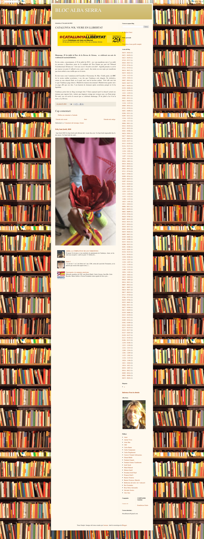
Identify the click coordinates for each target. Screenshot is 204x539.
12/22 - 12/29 (126, 93)
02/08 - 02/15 (126, 244)
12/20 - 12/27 (126, 191)
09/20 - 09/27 (126, 63)
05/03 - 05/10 (126, 229)
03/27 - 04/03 (126, 138)
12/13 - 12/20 (126, 194)
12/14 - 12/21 (126, 259)
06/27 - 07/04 (126, 174)
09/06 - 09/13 (126, 206)
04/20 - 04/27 (126, 83)
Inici (85, 119)
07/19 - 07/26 (126, 65)
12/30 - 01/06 (126, 343)
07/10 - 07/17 (126, 60)
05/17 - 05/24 (126, 224)
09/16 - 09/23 (126, 370)
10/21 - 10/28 (126, 363)
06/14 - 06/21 (126, 70)
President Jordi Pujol (130, 473)
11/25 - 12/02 (126, 355)
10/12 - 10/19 (126, 277)
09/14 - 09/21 (126, 282)
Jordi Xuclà (127, 465)
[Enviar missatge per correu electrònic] (70, 104)
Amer (126, 437)
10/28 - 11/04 (126, 360)
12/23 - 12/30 (126, 345)
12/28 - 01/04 (126, 257)
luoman (105, 525)
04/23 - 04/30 (126, 58)
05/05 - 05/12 (126, 98)
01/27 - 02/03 (126, 333)
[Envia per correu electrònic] (75, 104)
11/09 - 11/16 (126, 270)
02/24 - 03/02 (126, 325)
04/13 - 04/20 (126, 85)
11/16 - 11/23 (126, 75)
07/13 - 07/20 (126, 295)
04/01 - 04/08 (126, 111)
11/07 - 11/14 (126, 156)
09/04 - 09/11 (126, 123)
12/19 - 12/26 (126, 149)
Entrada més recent (61, 119)
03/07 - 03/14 (126, 181)
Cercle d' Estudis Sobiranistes (133, 455)
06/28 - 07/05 (126, 217)
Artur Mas (127, 442)
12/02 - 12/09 (126, 353)
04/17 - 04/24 (126, 136)
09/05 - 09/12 (126, 169)
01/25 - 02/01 (126, 249)
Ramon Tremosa (129, 478)
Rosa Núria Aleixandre (131, 488)
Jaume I (68, 261)
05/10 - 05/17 (126, 227)
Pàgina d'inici (128, 32)
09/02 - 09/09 (126, 375)
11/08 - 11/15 (126, 199)
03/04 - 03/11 (126, 113)
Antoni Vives (128, 440)
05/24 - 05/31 (126, 222)
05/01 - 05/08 (126, 131)
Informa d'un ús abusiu (130, 392)
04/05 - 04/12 (126, 234)
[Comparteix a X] (79, 104)
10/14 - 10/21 (126, 365)
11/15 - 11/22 (126, 196)
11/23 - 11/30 (126, 264)
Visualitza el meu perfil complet (131, 44)
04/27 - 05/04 (126, 307)
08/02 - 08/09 (126, 212)
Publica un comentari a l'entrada (67, 115)
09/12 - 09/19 (126, 166)
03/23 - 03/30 (126, 90)
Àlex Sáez (127, 493)
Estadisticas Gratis (142, 505)
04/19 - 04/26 (126, 53)
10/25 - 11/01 (126, 202)
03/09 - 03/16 (126, 320)
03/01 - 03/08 (126, 239)
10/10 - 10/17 (126, 159)
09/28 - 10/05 (126, 280)
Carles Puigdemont (129, 452)
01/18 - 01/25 (126, 252)
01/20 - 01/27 (126, 335)
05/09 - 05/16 (126, 176)
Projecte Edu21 (128, 475)
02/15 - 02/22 (126, 242)
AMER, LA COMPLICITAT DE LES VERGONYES (82, 251)
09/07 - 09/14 (126, 80)
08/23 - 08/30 (126, 209)
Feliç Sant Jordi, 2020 (63, 129)
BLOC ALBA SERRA (78, 10)
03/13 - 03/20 (126, 143)
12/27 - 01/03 (126, 189)
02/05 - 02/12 (126, 116)
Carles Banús (128, 447)
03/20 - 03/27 (126, 141)
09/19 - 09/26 (126, 164)
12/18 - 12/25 (126, 118)
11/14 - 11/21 (126, 154)
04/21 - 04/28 (126, 55)
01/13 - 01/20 (126, 338)
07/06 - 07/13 (126, 297)
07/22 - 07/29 (126, 108)
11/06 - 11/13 (126, 121)
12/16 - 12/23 (126, 348)
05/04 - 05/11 (126, 305)
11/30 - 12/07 (126, 262)
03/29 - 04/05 (126, 237)
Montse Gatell (128, 470)
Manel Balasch (128, 468)
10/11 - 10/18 (126, 204)
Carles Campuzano (129, 450)
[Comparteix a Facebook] (81, 104)
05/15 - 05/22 (126, 128)
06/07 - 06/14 (126, 219)
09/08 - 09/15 (126, 96)
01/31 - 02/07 (126, 186)
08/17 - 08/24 (126, 292)
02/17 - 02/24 (126, 328)
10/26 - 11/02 (126, 272)
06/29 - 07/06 (126, 300)
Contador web (125, 503)
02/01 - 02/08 (126, 247)
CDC (125, 445)
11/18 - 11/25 (126, 103)
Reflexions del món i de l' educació (134, 483)
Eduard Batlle (128, 457)
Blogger (124, 525)
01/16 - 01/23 (126, 146)
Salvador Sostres (129, 490)
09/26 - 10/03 (126, 161)
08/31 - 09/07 (126, 287)
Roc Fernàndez (128, 485)
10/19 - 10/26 (126, 78)
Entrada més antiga (109, 119)
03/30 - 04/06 (126, 88)
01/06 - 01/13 (126, 340)
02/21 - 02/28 (126, 184)
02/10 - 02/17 (126, 330)
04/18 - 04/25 (126, 179)
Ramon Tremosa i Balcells (132, 480)
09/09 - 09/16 (126, 106)
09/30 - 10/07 (126, 368)
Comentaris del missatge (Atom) (74, 123)
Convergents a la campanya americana (77, 272)
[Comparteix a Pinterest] (83, 104)
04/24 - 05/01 (126, 133)
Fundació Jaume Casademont (132, 462)
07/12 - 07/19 (126, 68)
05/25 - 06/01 (126, 302)
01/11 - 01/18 (126, 254)
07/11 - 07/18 (126, 171)
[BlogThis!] (77, 104)
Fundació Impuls (129, 460)
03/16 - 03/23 (126, 317)
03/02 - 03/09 (126, 323)
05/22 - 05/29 (126, 126)
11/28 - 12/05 (126, 151)
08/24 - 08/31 (126, 290)
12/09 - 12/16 (126, 350)
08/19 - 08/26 (126, 378)
